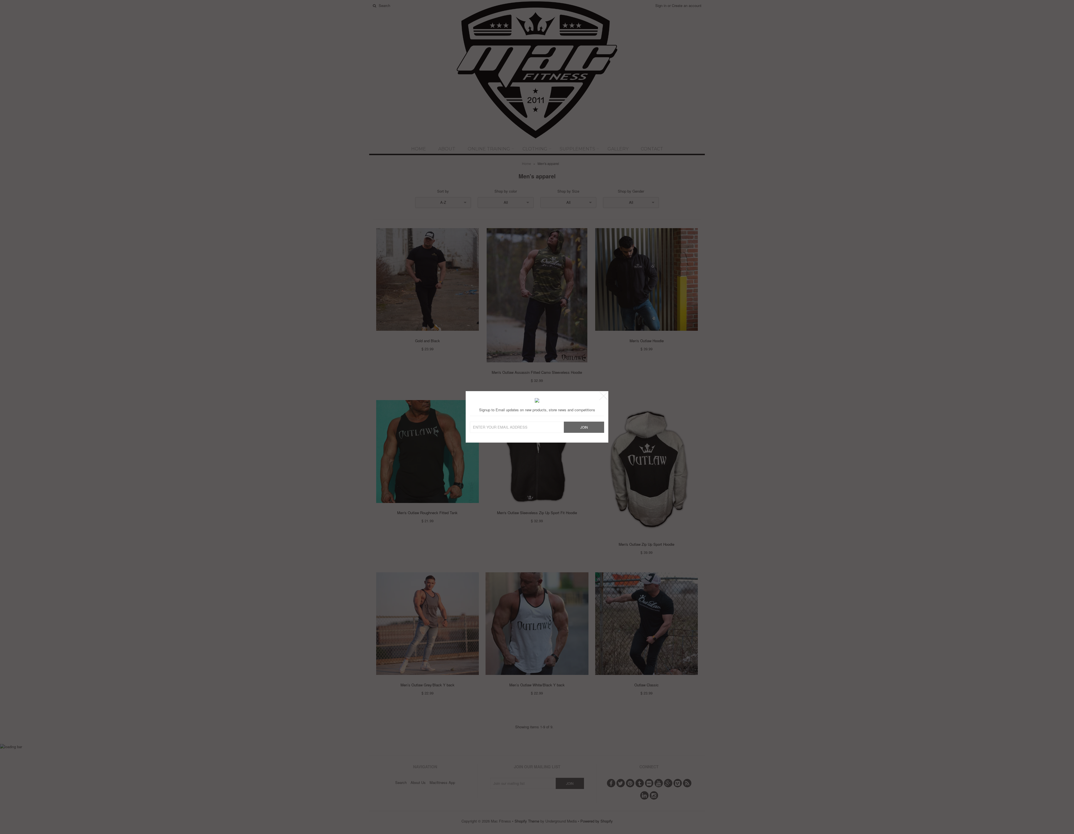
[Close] (603, 396)
